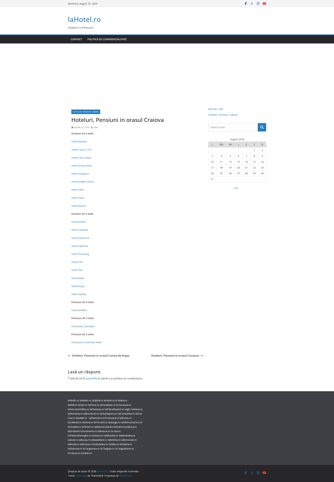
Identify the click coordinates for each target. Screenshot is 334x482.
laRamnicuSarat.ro (104, 426)
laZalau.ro (86, 453)
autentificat (93, 378)
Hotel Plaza (77, 197)
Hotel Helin (77, 189)
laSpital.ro (97, 400)
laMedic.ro (86, 400)
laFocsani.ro (100, 422)
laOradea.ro (74, 426)
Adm (95, 127)
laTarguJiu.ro (108, 448)
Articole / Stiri (215, 109)
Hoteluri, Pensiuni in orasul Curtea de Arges (101, 356)
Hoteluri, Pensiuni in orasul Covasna (175, 356)
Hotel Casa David (81, 157)
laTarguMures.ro (124, 448)
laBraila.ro (73, 444)
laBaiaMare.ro (99, 439)
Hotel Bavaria (79, 141)
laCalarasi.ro (75, 422)
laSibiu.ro (113, 444)
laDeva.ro (87, 422)
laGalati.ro (81, 418)
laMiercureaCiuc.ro (131, 422)
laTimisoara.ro (111, 418)
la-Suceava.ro (123, 405)
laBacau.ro (85, 439)
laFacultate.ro (107, 405)
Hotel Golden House (82, 181)
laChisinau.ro (97, 409)
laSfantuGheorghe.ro (79, 435)
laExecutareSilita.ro (78, 409)
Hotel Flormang (80, 254)
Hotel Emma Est (80, 238)
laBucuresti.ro (91, 413)
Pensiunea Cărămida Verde (86, 342)
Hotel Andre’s (78, 221)
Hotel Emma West (81, 165)
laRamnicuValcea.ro (126, 426)
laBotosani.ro (129, 439)
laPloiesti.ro (95, 418)
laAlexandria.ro (127, 435)
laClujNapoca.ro (109, 413)
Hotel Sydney (78, 294)
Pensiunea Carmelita (82, 326)
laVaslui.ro (98, 435)
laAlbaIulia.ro (111, 435)
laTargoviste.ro (91, 448)
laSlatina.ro (126, 444)
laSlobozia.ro (75, 448)
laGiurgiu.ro (114, 422)
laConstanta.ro (126, 413)
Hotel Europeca (80, 173)
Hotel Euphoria (79, 246)
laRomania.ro (75, 413)
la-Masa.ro (121, 400)
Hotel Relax (77, 278)
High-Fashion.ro (133, 409)
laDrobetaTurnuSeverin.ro (82, 431)
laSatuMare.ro (100, 444)
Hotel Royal (77, 286)
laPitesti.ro (88, 426)
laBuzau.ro (126, 418)
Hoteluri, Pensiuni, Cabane (86, 112)
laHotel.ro (84, 19)
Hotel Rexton (78, 205)
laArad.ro (73, 439)
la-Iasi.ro (116, 431)
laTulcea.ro (74, 453)
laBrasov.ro (104, 431)
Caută (262, 127)
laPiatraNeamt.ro (114, 409)
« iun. (236, 188)
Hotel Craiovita (79, 229)
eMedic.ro (73, 400)
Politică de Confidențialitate (107, 39)
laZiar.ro (82, 405)
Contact (76, 39)
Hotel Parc (77, 262)
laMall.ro (72, 405)
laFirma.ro (93, 405)
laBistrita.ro (114, 439)
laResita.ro (86, 444)
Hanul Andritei (79, 310)
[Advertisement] (167, 69)
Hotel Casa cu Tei (81, 149)
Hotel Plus (77, 270)
